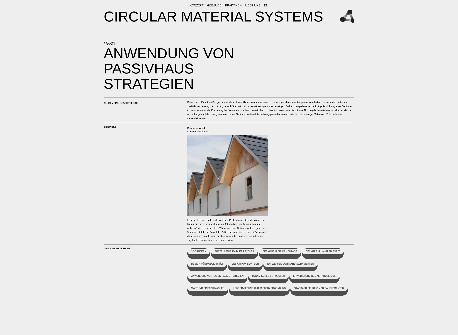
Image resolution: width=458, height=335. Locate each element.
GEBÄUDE (214, 5)
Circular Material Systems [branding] (213, 16)
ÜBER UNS (252, 5)
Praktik (110, 43)
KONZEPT (197, 5)
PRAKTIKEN (233, 5)
